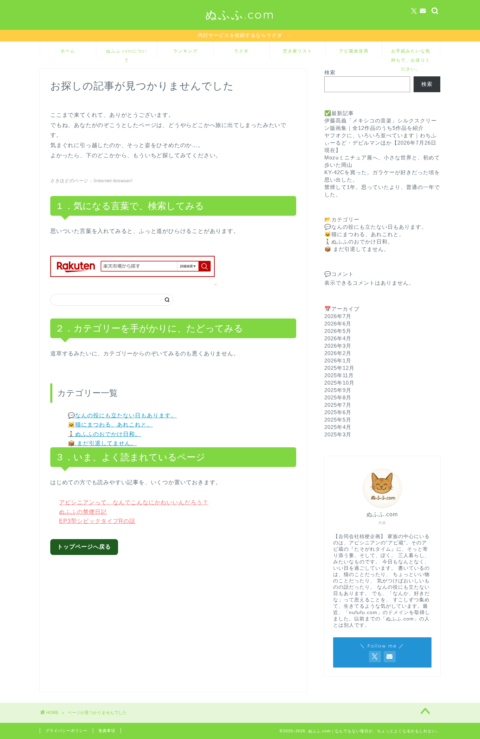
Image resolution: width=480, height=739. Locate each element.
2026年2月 (337, 353)
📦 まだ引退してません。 (102, 443)
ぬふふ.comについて (126, 53)
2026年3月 (337, 346)
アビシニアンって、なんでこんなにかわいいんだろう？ (133, 502)
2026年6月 (337, 324)
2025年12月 (339, 368)
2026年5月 (337, 331)
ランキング (185, 50)
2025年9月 (337, 390)
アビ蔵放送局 (354, 50)
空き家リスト (297, 50)
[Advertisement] (179, 618)
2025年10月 (339, 383)
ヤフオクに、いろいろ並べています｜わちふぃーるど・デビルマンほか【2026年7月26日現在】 (380, 142)
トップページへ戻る (84, 547)
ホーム (67, 50)
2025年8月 (337, 397)
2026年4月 (337, 338)
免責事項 (106, 730)
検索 (330, 72)
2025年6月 (337, 412)
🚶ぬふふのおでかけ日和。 (104, 434)
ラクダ (241, 50)
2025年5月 (337, 420)
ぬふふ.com (240, 14)
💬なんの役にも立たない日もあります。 (122, 415)
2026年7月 (337, 316)
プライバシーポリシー (66, 730)
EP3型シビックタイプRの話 (97, 521)
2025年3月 (337, 434)
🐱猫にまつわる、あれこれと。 (110, 425)
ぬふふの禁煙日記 (83, 512)
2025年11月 (339, 375)
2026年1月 (337, 361)
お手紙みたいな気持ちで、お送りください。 (410, 53)
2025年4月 (337, 427)
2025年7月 (337, 405)
